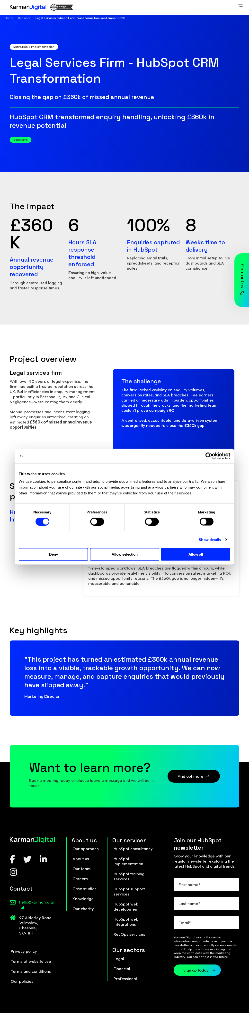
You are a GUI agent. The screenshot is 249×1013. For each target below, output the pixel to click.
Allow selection (125, 554)
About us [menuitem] (80, 858)
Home (9, 18)
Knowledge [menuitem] (83, 898)
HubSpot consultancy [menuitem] (133, 848)
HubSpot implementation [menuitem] (128, 861)
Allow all (195, 554)
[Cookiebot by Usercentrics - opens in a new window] (209, 456)
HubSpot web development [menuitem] (126, 906)
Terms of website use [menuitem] (31, 961)
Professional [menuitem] (125, 978)
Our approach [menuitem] (85, 848)
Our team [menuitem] (81, 868)
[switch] (97, 521)
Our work (24, 18)
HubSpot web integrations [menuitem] (126, 921)
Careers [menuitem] (80, 878)
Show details (210, 539)
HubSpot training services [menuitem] (129, 876)
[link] (240, 6)
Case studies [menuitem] (84, 888)
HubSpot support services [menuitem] (129, 891)
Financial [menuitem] (122, 968)
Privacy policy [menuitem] (24, 951)
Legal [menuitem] (119, 958)
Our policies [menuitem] (22, 981)
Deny (53, 554)
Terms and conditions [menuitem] (31, 971)
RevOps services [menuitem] (129, 934)
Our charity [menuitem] (83, 908)
